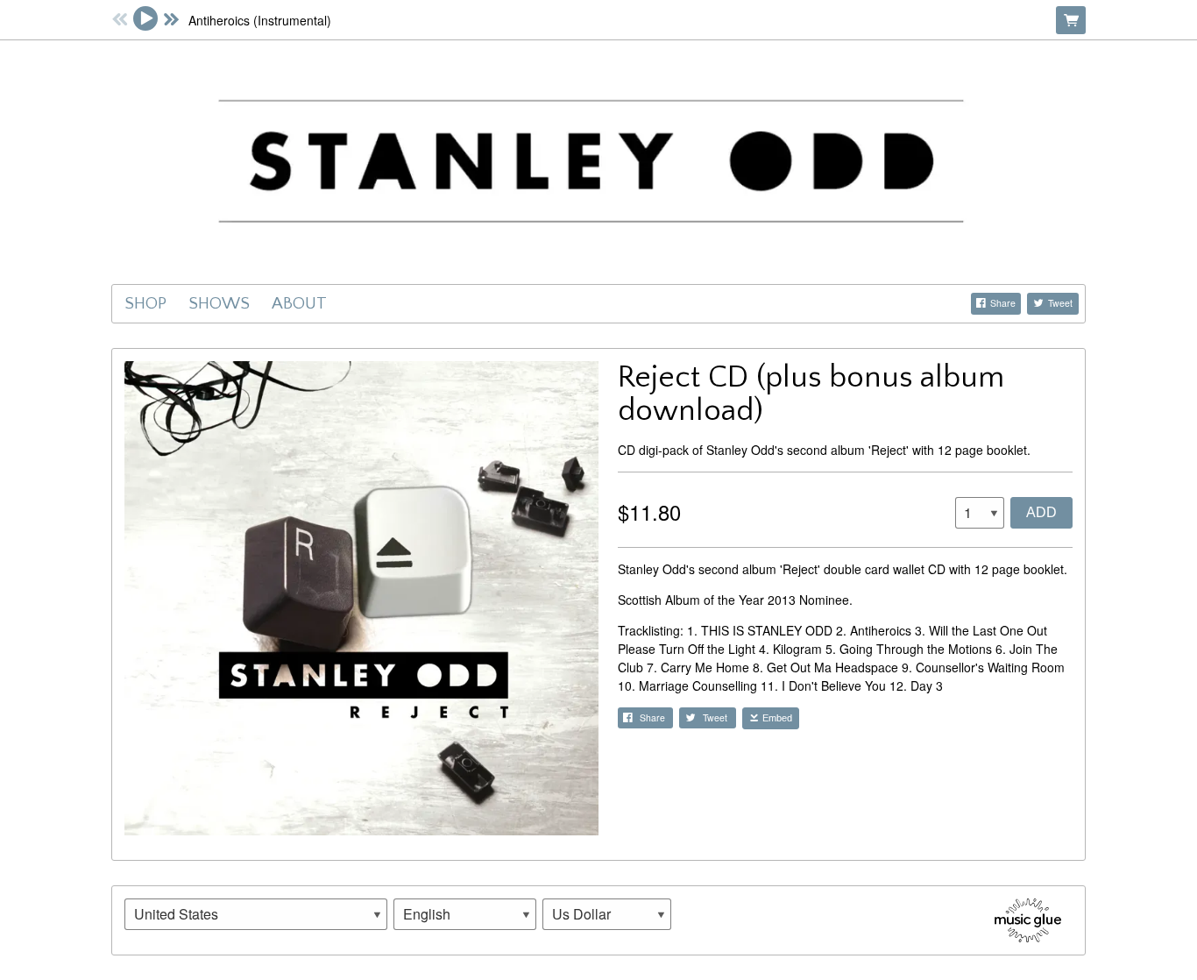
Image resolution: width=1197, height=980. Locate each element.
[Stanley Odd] (598, 159)
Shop (145, 303)
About (299, 303)
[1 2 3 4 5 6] (979, 513)
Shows (219, 303)
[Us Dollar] (606, 914)
